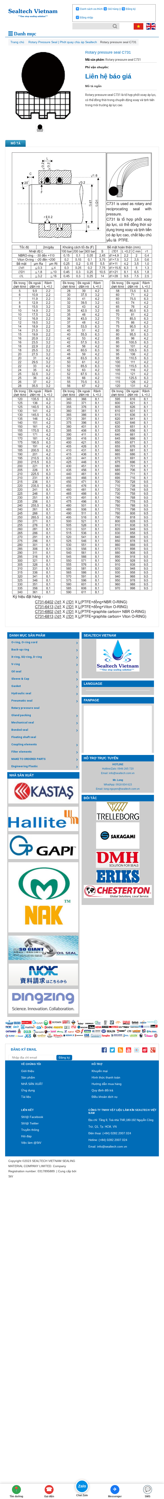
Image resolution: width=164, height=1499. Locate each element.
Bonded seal (19, 729)
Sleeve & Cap (20, 678)
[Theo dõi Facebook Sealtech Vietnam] (104, 1049)
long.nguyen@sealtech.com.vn (122, 788)
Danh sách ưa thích (91, 9)
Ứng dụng (28, 1090)
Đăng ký (131, 9)
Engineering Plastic (24, 766)
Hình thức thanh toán (106, 1077)
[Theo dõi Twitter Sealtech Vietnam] (112, 1049)
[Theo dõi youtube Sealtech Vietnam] (128, 1049)
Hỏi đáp (26, 1136)
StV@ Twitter (30, 1123)
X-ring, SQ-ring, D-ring (26, 656)
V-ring (15, 664)
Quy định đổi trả (102, 1090)
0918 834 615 (124, 784)
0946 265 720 (125, 768)
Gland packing (21, 715)
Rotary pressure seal (25, 707)
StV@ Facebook (32, 1117)
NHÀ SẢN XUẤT (32, 1084)
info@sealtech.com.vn (122, 773)
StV (10, 1176)
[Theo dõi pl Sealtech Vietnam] (136, 1049)
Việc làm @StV (31, 1142)
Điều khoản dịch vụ (104, 1096)
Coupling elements (24, 744)
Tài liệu (26, 1096)
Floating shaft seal (23, 737)
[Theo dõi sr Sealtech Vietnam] (144, 1049)
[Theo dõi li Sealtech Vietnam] (120, 1049)
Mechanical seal (22, 722)
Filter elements (21, 751)
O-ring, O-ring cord (24, 642)
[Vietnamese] (138, 26)
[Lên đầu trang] (154, 1472)
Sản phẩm (28, 1077)
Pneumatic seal (21, 700)
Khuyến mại (100, 1071)
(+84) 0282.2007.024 (116, 1133)
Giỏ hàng (114, 9)
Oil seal (16, 671)
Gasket (16, 686)
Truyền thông (30, 1129)
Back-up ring (20, 649)
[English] (150, 26)
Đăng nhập (86, 17)
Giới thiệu (27, 1071)
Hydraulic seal (21, 693)
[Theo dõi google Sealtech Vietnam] (152, 1049)
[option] (43, 128)
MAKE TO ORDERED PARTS (28, 759)
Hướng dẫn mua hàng (107, 1084)
